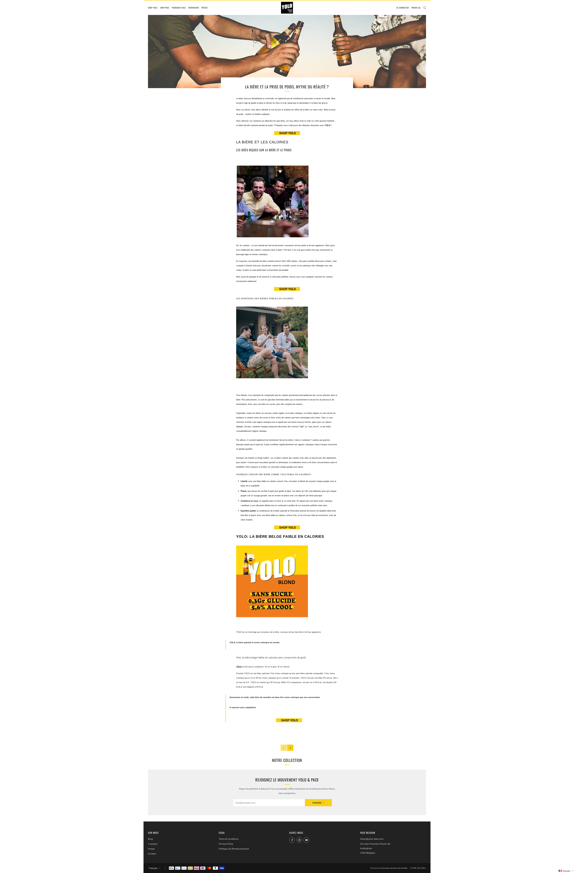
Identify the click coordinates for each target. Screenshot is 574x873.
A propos (152, 843)
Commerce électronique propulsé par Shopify (388, 868)
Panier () (416, 7)
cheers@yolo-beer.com (371, 838)
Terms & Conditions (229, 838)
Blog (150, 838)
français (153, 868)
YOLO (239, 667)
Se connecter (402, 7)
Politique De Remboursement (234, 848)
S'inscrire (317, 802)
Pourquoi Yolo (179, 7)
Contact (152, 853)
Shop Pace (164, 7)
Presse (204, 7)
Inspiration (193, 7)
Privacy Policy (226, 843)
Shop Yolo (152, 7)
